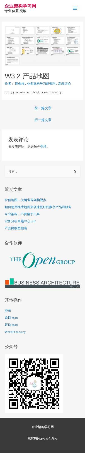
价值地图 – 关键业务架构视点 (25, 200)
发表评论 (64, 84)
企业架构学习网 (20, 5)
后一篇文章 (42, 120)
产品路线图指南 (16, 228)
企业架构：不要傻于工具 (22, 214)
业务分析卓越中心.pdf (20, 221)
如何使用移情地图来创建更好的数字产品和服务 (38, 207)
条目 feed (11, 318)
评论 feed (11, 325)
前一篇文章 (42, 108)
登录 (43, 147)
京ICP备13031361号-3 (43, 438)
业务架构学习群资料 (41, 84)
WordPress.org (15, 332)
